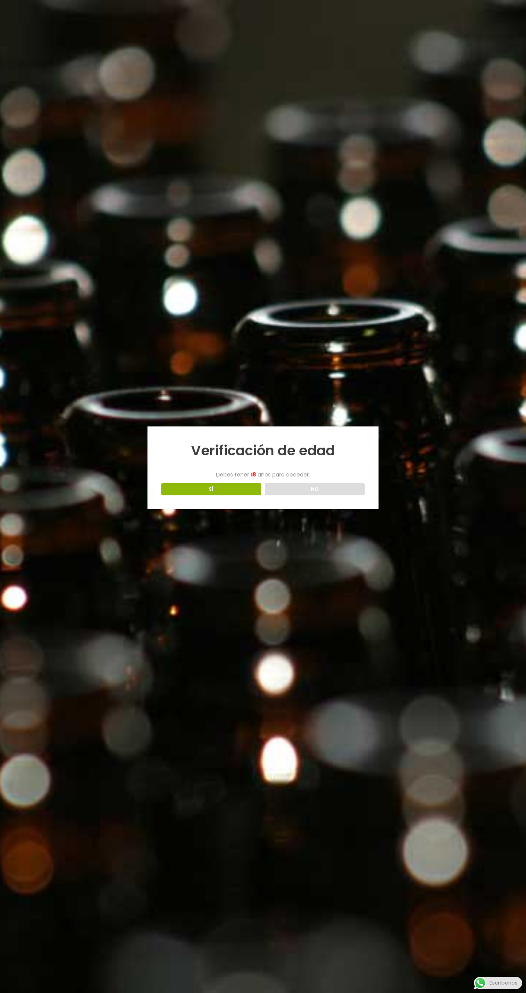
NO (315, 489)
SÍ (211, 489)
